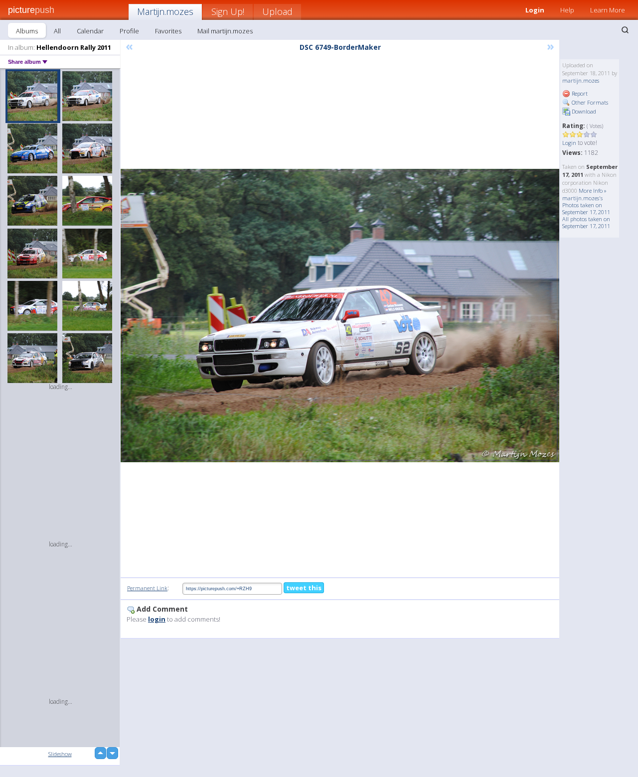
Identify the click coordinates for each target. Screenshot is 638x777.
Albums (27, 30)
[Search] (625, 30)
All (57, 30)
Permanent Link (147, 588)
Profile (129, 30)
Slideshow (60, 754)
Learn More (607, 9)
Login (534, 9)
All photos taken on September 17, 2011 (586, 222)
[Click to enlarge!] (340, 315)
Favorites (168, 30)
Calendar (90, 30)
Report (579, 93)
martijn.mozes (580, 80)
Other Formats (589, 102)
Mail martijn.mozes (225, 30)
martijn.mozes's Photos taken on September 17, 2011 (586, 205)
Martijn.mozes (165, 11)
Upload (277, 11)
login (156, 619)
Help (567, 9)
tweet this (303, 587)
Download (583, 111)
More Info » (593, 190)
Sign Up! (227, 11)
